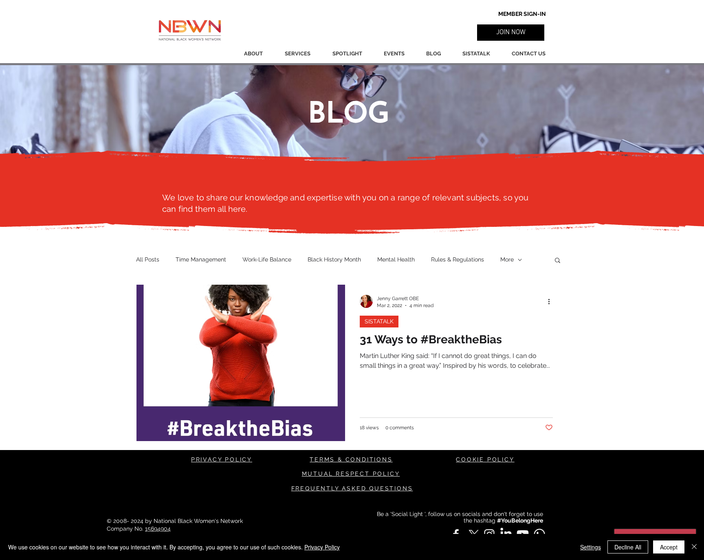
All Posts (147, 259)
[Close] (694, 546)
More (507, 259)
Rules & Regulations (457, 259)
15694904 (158, 528)
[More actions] (552, 301)
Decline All (627, 547)
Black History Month (334, 259)
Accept (669, 547)
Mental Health (396, 259)
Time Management (201, 259)
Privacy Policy (322, 547)
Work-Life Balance (266, 259)
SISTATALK (379, 321)
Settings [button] (590, 547)
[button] (510, 32)
